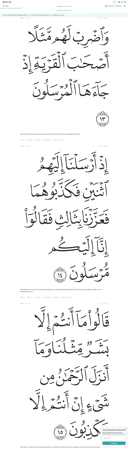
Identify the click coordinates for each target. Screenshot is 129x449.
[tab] (110, 6)
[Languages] (119, 2)
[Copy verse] (99, 18)
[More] (108, 18)
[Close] (126, 428)
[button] (6, 6)
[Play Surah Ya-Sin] (25, 18)
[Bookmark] (28, 18)
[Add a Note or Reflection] (105, 18)
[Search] (122, 2)
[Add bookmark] (57, 6)
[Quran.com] (6, 2)
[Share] (102, 18)
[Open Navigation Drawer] (125, 2)
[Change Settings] (124, 6)
